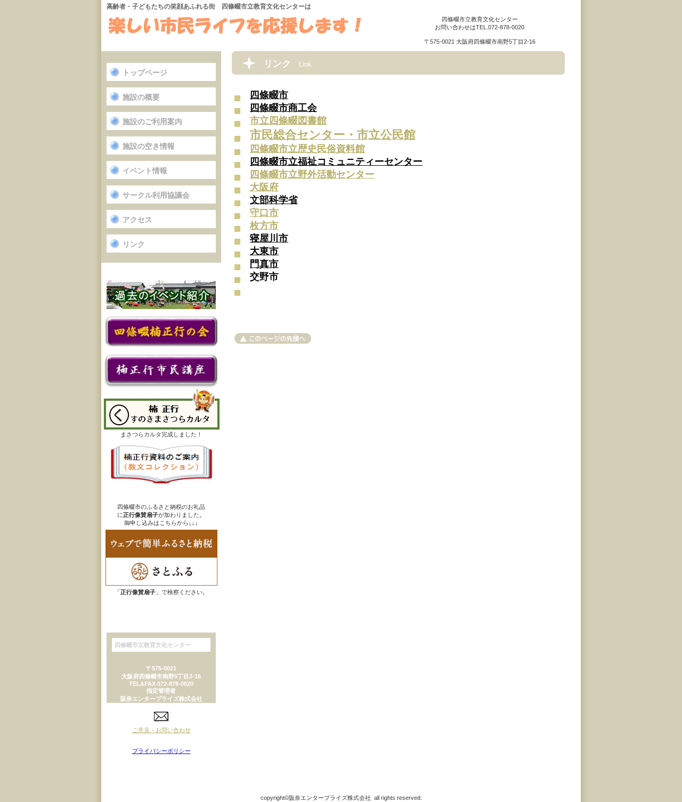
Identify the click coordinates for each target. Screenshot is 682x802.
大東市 (264, 251)
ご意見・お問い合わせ (161, 730)
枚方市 (264, 225)
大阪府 (264, 187)
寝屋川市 (269, 238)
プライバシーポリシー (161, 751)
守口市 (264, 212)
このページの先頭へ (272, 338)
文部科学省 (274, 200)
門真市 (264, 263)
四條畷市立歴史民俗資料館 (307, 148)
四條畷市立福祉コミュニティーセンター (336, 161)
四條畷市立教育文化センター (234, 26)
